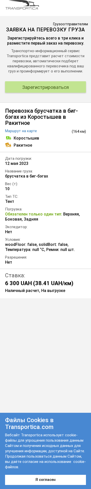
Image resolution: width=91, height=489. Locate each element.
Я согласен (45, 479)
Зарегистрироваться (45, 87)
